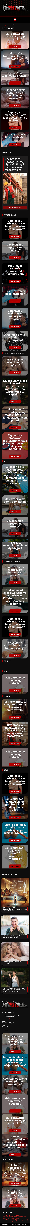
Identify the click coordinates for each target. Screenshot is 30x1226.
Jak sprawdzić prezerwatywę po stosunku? (15, 36)
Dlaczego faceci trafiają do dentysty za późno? (15, 571)
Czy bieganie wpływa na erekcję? (15, 74)
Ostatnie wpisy (8, 1159)
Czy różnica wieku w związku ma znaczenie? (15, 1081)
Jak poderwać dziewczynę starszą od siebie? (15, 1219)
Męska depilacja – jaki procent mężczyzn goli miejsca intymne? (15, 829)
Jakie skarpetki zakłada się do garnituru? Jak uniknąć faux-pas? (15, 804)
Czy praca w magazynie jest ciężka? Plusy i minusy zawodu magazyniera (15, 164)
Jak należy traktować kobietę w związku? (15, 56)
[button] (15, 19)
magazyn (6, 152)
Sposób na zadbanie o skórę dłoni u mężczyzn (15, 645)
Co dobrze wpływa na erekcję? (11, 1215)
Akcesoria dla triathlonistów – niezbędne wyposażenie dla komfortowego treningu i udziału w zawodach (15, 475)
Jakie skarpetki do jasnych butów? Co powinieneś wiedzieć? (15, 853)
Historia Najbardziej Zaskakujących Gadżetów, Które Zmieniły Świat (15, 909)
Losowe (5, 1031)
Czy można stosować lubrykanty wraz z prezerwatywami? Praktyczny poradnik (15, 442)
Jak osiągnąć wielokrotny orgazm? (15, 362)
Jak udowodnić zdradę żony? (11, 1218)
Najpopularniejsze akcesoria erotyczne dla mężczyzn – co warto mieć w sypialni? (15, 387)
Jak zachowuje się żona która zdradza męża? (15, 1221)
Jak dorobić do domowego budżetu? (15, 680)
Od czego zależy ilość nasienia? (15, 136)
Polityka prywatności (7, 1018)
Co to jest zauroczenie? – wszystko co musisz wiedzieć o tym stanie (15, 1142)
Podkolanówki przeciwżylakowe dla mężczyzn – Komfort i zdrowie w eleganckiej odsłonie (15, 596)
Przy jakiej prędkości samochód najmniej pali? (15, 270)
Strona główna (5, 25)
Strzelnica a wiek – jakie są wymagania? (15, 337)
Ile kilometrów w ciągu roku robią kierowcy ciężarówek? (15, 706)
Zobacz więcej (7, 1212)
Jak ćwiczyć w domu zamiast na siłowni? (15, 501)
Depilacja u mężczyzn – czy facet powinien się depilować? (15, 116)
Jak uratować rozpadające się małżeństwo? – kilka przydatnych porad (15, 415)
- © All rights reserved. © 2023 (14, 1224)
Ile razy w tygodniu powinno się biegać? (15, 545)
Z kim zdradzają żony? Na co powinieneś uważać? (15, 94)
